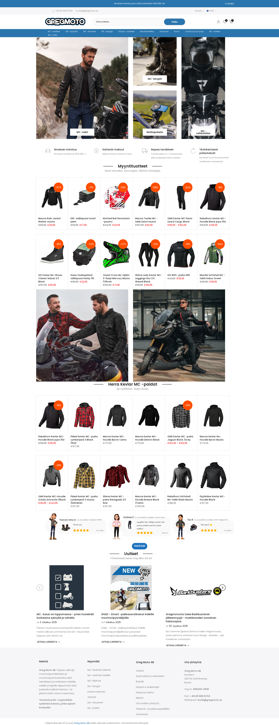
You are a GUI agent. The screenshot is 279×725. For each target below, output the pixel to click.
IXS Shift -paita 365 (178, 275)
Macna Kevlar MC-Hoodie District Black (147, 438)
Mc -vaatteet (54, 31)
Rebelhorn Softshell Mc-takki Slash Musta (180, 498)
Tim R (190, 520)
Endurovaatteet (96, 691)
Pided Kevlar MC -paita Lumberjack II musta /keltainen (84, 499)
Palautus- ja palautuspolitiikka (153, 708)
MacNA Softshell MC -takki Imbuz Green (212, 276)
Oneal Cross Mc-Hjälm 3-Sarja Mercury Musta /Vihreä (116, 278)
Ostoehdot (142, 714)
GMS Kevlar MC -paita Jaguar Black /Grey (180, 438)
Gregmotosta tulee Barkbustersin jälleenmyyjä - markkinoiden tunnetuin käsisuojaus (191, 617)
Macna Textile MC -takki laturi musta (146, 220)
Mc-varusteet (95, 702)
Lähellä (50, 4)
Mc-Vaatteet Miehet (99, 670)
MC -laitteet (214, 31)
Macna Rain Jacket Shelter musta (49, 220)
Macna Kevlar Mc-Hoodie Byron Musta (211, 438)
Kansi (176, 31)
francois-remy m (68, 520)
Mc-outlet (52, 35)
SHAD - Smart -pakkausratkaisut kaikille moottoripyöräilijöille (127, 616)
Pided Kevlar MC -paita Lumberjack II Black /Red (84, 440)
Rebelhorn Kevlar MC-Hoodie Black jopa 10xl (213, 220)
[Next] (222, 587)
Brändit (140, 681)
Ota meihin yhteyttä (147, 703)
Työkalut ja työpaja (194, 31)
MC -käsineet (89, 31)
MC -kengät (107, 31)
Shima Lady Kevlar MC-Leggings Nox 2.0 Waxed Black (148, 278)
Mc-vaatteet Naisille (99, 675)
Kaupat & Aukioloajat (147, 687)
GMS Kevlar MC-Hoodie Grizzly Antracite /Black (52, 498)
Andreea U (128, 517)
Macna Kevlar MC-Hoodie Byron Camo (115, 438)
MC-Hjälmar (94, 680)
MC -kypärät (72, 31)
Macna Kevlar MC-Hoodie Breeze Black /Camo (147, 499)
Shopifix (144, 723)
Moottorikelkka (147, 31)
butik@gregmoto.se (88, 10)
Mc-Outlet (93, 708)
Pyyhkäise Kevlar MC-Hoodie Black (212, 498)
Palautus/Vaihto (145, 692)
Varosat (92, 697)
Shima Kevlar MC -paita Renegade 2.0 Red (114, 499)
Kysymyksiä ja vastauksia (150, 676)
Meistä (139, 697)
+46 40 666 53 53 (63, 10)
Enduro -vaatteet (126, 31)
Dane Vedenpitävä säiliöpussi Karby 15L (82, 276)
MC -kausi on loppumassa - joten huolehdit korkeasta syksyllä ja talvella (65, 616)
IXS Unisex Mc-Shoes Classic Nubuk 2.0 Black (50, 278)
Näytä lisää (139, 546)
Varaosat (164, 31)
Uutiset (140, 670)
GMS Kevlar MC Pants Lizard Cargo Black (179, 220)
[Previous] (40, 587)
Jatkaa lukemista (47, 641)
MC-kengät (94, 686)
